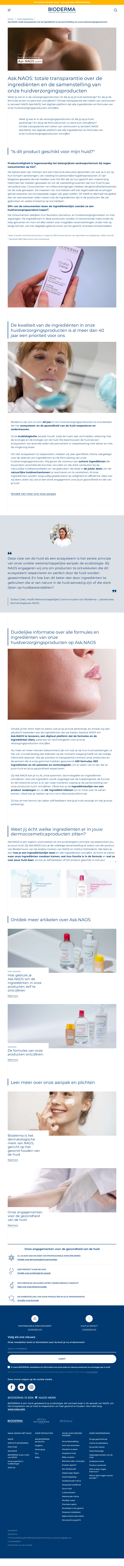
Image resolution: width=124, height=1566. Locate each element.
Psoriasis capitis (69, 1504)
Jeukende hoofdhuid (71, 1485)
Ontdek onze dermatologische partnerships (37, 1259)
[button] (110, 861)
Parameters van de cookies (20, 1545)
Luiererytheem (68, 1492)
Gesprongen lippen (70, 1473)
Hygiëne (38, 1445)
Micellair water (68, 1500)
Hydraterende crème (71, 1481)
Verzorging (40, 1449)
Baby (37, 1457)
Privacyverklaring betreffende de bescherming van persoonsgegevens (39, 1538)
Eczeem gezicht (69, 1465)
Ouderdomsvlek (96, 1461)
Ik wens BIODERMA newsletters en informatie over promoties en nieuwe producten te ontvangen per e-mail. (60, 1367)
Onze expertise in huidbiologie (15, 1462)
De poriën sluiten (97, 1447)
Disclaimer (12, 1534)
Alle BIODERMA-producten (42, 1440)
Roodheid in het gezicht (73, 1508)
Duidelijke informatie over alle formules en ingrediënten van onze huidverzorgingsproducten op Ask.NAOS (55, 637)
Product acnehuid (97, 1465)
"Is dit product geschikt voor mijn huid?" (53, 151)
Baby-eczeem (68, 1457)
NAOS (10, 1439)
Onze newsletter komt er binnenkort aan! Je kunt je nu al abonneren (46, 1342)
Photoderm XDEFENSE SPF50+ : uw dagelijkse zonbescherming (62, 2)
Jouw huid (67, 1488)
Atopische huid (69, 1453)
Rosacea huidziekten (71, 1512)
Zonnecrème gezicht (71, 1520)
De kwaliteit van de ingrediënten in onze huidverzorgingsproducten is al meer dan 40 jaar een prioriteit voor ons (57, 330)
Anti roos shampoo (71, 1445)
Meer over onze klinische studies (32, 1287)
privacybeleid (92, 1372)
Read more (13, 996)
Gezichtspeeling (69, 1477)
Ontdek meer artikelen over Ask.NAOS (51, 919)
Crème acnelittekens (98, 1443)
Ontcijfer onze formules (28, 1300)
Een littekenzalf (69, 1469)
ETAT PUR (12, 1447)
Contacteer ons (35, 1329)
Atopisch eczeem (70, 1449)
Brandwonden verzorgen (73, 1461)
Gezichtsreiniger (96, 1451)
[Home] (62, 10)
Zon (37, 1453)
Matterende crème (70, 1496)
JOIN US (11, 1467)
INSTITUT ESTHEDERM (18, 1443)
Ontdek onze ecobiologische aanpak (34, 1273)
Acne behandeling (70, 1441)
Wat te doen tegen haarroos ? (97, 1470)
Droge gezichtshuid (98, 1439)
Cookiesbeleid (14, 1541)
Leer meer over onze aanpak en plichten (53, 1082)
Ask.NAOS (12, 1451)
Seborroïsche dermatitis (73, 1516)
